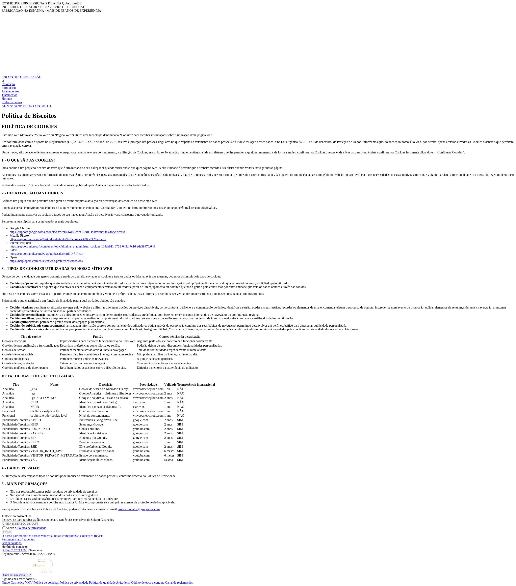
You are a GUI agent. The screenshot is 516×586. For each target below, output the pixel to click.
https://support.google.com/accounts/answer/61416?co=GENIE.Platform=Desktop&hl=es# (67, 232)
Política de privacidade (31, 528)
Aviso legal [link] (123, 582)
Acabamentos (10, 91)
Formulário (9, 87)
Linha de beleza (12, 102)
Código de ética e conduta (147, 582)
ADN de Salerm (12, 106)
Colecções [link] (86, 535)
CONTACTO (42, 106)
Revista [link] (98, 535)
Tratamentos (9, 95)
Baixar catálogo (12, 543)
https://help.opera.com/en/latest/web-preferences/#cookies (46, 261)
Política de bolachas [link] (46, 582)
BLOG (27, 106)
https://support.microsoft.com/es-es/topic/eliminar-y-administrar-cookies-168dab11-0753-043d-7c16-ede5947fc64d (82, 246)
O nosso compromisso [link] (65, 535)
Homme (7, 98)
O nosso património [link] (14, 535)
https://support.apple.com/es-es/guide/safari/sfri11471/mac (46, 253)
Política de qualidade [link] (102, 582)
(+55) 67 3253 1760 (14, 550)
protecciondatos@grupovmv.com (139, 509)
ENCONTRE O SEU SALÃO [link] (22, 77)
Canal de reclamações (179, 582)
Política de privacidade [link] (73, 582)
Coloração (8, 84)
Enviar (7, 531)
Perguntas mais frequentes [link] (18, 539)
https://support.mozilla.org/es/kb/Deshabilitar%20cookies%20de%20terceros (58, 239)
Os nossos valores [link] (38, 535)
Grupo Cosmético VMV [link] (17, 582)
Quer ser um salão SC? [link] (17, 575)
